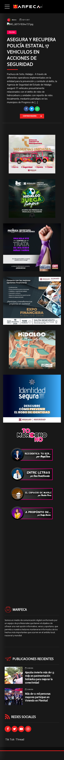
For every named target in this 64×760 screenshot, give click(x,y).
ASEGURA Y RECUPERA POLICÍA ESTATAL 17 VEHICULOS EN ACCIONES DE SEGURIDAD (31, 52)
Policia (12, 32)
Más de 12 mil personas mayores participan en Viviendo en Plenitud (37, 697)
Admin (14, 20)
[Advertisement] (32, 557)
